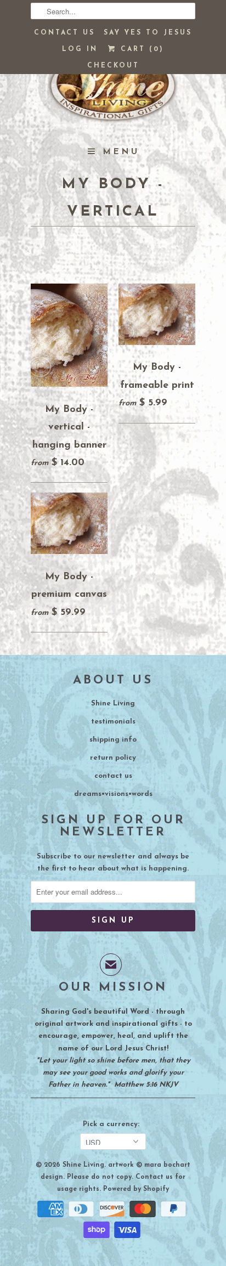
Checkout (113, 66)
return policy (113, 757)
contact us (113, 775)
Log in (80, 49)
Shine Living (113, 703)
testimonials (113, 721)
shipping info (113, 739)
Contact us (64, 33)
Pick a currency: (113, 1124)
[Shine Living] (113, 90)
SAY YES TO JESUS (148, 33)
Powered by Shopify (136, 1189)
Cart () (140, 49)
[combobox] (113, 11)
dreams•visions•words (113, 794)
